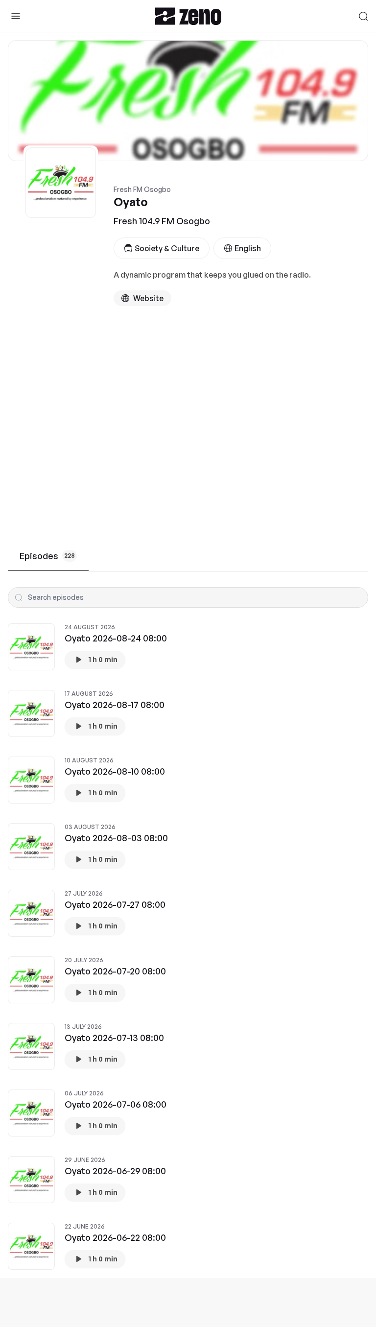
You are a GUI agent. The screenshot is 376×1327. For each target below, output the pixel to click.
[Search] (363, 16)
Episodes (47, 555)
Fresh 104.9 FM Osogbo (162, 220)
